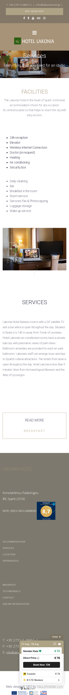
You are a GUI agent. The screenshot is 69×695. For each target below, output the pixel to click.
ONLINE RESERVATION (16, 603)
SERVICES (8, 548)
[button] (41, 665)
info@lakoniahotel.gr (48, 4)
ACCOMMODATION (14, 541)
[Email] (59, 644)
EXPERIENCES (11, 560)
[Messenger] (55, 644)
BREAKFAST (9, 584)
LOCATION (9, 554)
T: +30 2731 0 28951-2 (19, 4)
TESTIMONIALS (12, 591)
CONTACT (8, 597)
